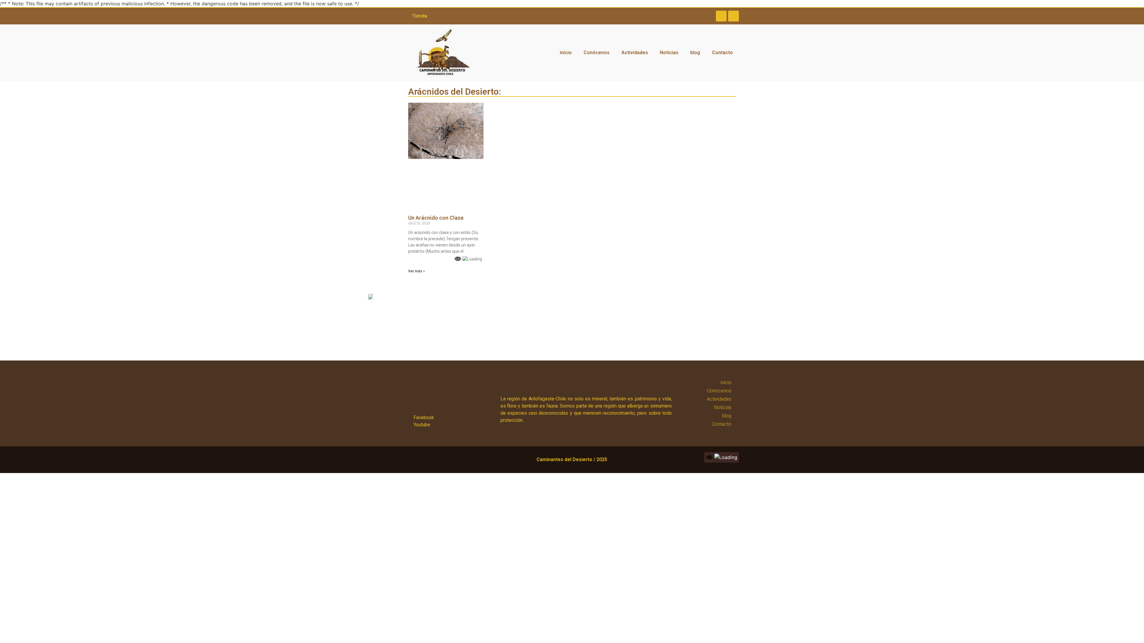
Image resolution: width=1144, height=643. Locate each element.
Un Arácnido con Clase (436, 218)
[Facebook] (721, 16)
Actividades (634, 52)
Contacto (722, 52)
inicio (566, 52)
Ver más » (416, 271)
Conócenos (597, 52)
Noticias (669, 52)
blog (695, 52)
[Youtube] (733, 16)
